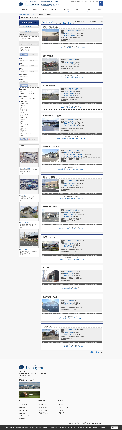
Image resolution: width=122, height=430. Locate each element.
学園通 (75, 180)
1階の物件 (24, 107)
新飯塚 (71, 303)
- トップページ (23, 405)
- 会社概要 (22, 413)
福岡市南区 (70, 59)
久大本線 (66, 91)
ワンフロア (24, 114)
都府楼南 (73, 122)
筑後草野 (72, 93)
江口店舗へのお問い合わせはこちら (71, 288)
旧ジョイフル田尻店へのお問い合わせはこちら (72, 198)
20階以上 (24, 110)
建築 (77, 10)
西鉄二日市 (75, 125)
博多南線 (66, 62)
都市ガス (24, 130)
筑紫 (73, 243)
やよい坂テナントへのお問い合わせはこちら (71, 346)
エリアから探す (43, 405)
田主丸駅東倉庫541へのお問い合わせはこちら (72, 107)
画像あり (23, 98)
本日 (32, 91)
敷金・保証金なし (25, 47)
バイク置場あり (26, 133)
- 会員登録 (61, 405)
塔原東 (74, 119)
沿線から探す (43, 407)
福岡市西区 (70, 180)
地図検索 (45, 10)
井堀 (78, 210)
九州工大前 (74, 214)
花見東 (73, 271)
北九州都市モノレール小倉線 (71, 154)
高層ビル (24, 116)
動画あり (33, 98)
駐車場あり (24, 103)
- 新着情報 (22, 407)
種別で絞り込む (29, 31)
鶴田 (74, 59)
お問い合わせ (98, 10)
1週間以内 (33, 93)
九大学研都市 (71, 183)
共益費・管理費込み (26, 51)
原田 (72, 245)
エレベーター (25, 117)
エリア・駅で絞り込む (29, 26)
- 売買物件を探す (43, 413)
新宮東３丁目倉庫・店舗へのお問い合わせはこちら (71, 47)
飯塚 (69, 305)
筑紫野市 (70, 119)
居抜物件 (24, 126)
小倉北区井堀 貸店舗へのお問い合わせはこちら (71, 229)
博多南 (71, 62)
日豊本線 (66, 212)
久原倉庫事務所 (24, 195)
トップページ (23, 10)
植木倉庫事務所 (24, 249)
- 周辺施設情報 (23, 410)
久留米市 (70, 89)
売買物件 (66, 10)
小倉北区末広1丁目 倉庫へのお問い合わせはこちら (71, 169)
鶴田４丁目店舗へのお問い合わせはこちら (72, 77)
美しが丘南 (75, 240)
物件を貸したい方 (55, 10)
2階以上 (24, 105)
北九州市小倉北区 (72, 150)
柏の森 (73, 300)
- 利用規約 (22, 418)
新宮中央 (73, 33)
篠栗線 (65, 305)
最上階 (23, 112)
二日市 (72, 124)
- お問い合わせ (62, 410)
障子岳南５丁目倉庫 (25, 168)
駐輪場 (23, 135)
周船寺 (70, 185)
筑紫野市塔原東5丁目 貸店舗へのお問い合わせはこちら (72, 138)
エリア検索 (34, 10)
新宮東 (76, 30)
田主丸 (71, 91)
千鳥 (72, 273)
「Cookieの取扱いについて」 (91, 427)
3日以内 (23, 93)
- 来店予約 (61, 413)
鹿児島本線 (67, 33)
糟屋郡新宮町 (71, 30)
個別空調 (24, 128)
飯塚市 (69, 300)
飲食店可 (24, 121)
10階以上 (24, 109)
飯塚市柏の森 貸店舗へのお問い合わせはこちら (71, 318)
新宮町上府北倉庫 (24, 222)
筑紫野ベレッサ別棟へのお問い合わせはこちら (72, 259)
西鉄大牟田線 (67, 64)
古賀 (72, 275)
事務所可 (24, 119)
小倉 (72, 152)
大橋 (73, 64)
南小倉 (71, 212)
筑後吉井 (72, 95)
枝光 (72, 216)
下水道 (23, 131)
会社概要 (87, 10)
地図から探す (43, 410)
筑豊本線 (66, 247)
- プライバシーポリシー (26, 415)
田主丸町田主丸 (76, 89)
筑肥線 (65, 183)
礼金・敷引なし (25, 49)
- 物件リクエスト (63, 407)
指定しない (24, 91)
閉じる (114, 427)
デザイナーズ (25, 123)
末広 (78, 150)
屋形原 (75, 330)
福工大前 (73, 35)
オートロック (25, 125)
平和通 (82, 154)
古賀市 (69, 271)
